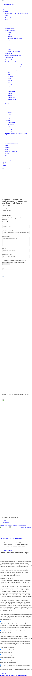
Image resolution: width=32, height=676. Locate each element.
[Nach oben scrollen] (0, 540)
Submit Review (6, 264)
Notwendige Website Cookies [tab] (6, 578)
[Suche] (3, 164)
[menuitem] (16, 10)
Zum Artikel (5, 213)
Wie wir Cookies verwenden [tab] (6, 559)
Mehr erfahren (8, 550)
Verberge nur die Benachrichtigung (19, 675)
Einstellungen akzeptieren (6, 675)
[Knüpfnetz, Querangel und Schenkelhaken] (16, 169)
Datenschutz (3, 673)
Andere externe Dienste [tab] (5, 632)
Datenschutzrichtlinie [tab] (4, 667)
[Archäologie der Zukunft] (14, 4)
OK (4, 550)
